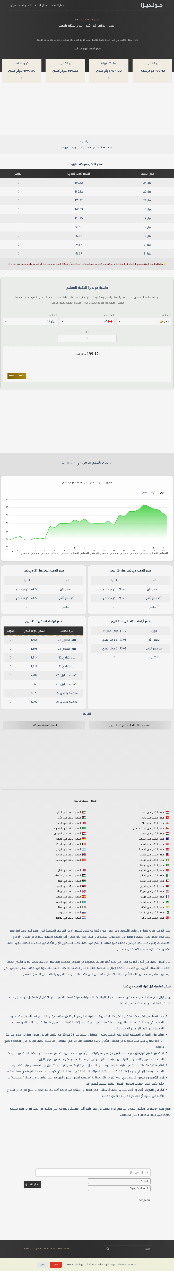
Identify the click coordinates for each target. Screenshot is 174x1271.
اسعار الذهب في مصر (153, 812)
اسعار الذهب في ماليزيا (152, 854)
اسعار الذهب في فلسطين (67, 875)
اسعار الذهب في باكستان (151, 912)
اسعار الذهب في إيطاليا (68, 907)
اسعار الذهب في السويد (68, 902)
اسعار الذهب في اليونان (68, 849)
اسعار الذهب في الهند (152, 907)
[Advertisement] (87, 110)
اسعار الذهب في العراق (152, 886)
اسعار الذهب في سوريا (152, 833)
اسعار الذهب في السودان (67, 833)
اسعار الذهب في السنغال (151, 860)
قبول (56, 1264)
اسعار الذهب (58, 5)
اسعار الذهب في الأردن (69, 817)
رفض (42, 1264)
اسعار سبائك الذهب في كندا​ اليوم (129, 725)
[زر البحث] (107, 1248)
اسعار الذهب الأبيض (20, 5)
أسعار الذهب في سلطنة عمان (148, 828)
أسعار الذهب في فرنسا (152, 896)
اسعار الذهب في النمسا (152, 844)
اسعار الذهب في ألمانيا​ (68, 839)
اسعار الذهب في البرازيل (152, 902)
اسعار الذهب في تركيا (152, 918)
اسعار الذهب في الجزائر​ (152, 875)
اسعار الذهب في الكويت (152, 881)
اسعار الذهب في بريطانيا (68, 891)
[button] (144, 321)
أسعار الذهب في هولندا (68, 918)
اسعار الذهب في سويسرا (68, 860)
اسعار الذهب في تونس (152, 817)
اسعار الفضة (41, 5)
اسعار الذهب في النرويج (68, 854)
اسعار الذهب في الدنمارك (151, 849)
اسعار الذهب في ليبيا (69, 881)
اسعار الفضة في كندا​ (44, 725)
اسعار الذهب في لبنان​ (153, 823)
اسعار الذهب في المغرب (151, 870)
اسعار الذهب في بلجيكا (68, 844)
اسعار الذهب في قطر (69, 870)
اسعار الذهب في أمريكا (152, 891)
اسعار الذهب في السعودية (67, 828)
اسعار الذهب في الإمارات (68, 812)
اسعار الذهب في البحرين (68, 823)
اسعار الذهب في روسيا (69, 912)
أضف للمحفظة (16, 376)
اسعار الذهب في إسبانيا (68, 896)
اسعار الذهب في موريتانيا (151, 865)
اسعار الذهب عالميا (85, 800)
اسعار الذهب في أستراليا (151, 839)
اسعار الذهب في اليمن (69, 886)
